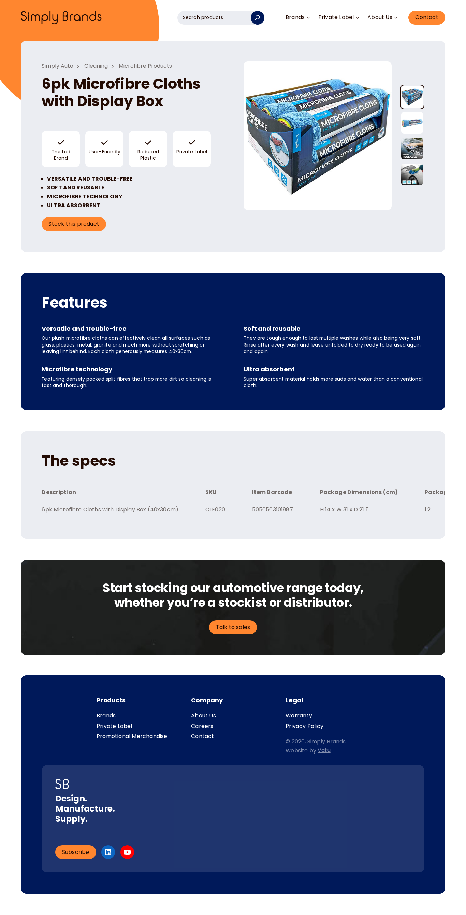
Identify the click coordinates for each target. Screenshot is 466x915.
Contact (426, 17)
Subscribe (75, 852)
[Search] (257, 18)
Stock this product (73, 224)
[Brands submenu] (308, 18)
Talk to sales (233, 627)
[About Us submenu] (396, 18)
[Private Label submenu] (357, 18)
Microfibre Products (145, 66)
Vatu (324, 750)
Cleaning (96, 66)
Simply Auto (57, 66)
